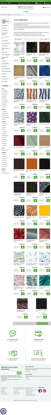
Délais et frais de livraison (30, 387)
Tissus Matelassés (5, 63)
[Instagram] (8, 3)
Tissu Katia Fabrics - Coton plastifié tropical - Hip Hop (31, 287)
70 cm (4, 156)
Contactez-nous (3, 392)
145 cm (5, 164)
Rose (4, 141)
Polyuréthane (6, 117)
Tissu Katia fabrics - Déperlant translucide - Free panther (44, 264)
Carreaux (5, 92)
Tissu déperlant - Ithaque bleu (19, 217)
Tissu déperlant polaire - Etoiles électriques (21, 311)
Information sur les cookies (30, 395)
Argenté (5, 123)
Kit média (2, 390)
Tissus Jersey (4, 52)
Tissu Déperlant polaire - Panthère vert (30, 194)
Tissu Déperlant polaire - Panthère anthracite (18, 194)
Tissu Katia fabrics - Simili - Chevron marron (44, 54)
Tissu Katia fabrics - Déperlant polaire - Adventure (19, 264)
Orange (5, 139)
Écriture (5, 94)
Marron (5, 133)
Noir (4, 137)
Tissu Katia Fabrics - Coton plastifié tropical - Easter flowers (18, 288)
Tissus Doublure (5, 40)
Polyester (5, 115)
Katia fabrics (6, 173)
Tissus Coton (4, 28)
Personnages (6, 100)
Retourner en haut (43, 323)
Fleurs (4, 98)
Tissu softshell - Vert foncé (44, 123)
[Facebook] (10, 3)
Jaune (4, 131)
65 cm (4, 154)
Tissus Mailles (4, 66)
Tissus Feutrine (4, 45)
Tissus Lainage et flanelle (5, 58)
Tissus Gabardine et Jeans (5, 49)
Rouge (5, 143)
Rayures (5, 102)
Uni (4, 106)
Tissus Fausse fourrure (6, 43)
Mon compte (3, 391)
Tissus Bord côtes (5, 25)
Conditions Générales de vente (31, 390)
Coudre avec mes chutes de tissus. (19, 387)
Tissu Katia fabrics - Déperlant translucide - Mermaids (31, 264)
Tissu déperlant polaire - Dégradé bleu (30, 241)
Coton (5, 111)
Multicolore (5, 135)
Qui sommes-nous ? (4, 387)
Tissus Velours (4, 81)
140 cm (5, 162)
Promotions (15, 391)
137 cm (5, 160)
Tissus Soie (4, 76)
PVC (4, 119)
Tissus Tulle (4, 73)
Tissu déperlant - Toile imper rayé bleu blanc (44, 101)
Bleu (4, 125)
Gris (4, 129)
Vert (4, 145)
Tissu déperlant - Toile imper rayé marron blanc (31, 101)
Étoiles (5, 96)
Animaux (5, 90)
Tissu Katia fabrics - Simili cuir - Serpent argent (31, 78)
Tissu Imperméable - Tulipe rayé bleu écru (18, 101)
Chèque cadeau (16, 394)
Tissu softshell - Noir (43, 170)
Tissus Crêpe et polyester (5, 34)
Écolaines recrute (29, 392)
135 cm (5, 158)
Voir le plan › (28, 379)
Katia (4, 171)
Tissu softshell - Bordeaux (18, 147)
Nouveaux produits (16, 392)
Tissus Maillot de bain (6, 68)
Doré (4, 127)
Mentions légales (29, 388)
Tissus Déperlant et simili (5, 37)
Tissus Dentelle (5, 30)
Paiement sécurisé (29, 391)
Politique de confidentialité (30, 394)
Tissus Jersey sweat (6, 54)
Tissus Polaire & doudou (6, 71)
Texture (5, 104)
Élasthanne (5, 113)
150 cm (5, 166)
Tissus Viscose (4, 78)
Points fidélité (3, 388)
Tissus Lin (3, 61)
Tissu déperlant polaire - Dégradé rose (43, 241)
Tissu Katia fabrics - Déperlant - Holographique (19, 54)
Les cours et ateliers (4, 394)
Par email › (28, 371)
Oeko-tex (5, 150)
